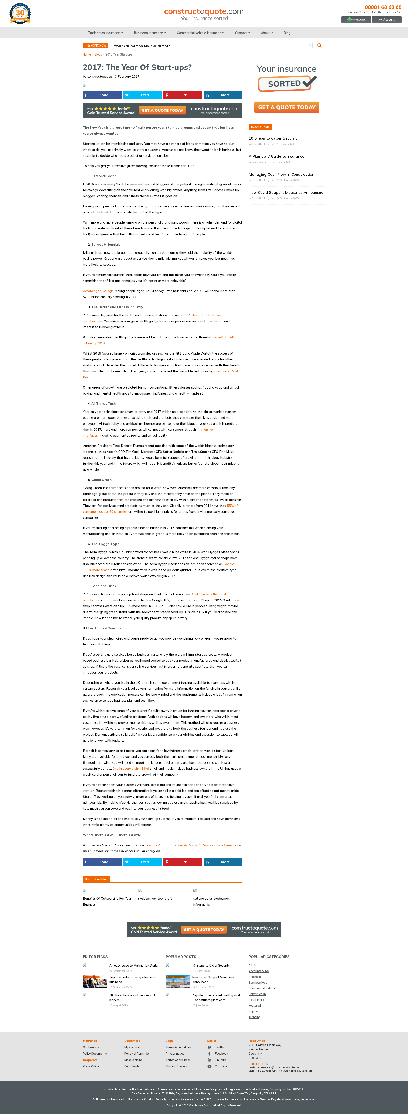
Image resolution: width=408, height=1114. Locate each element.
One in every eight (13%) (131, 768)
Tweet (144, 95)
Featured (255, 1005)
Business (255, 977)
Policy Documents (95, 1053)
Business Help (258, 982)
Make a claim (133, 1060)
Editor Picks (256, 999)
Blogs (98, 54)
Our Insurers (91, 1047)
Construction (257, 994)
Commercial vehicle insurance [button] (199, 33)
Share (104, 95)
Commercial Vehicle (262, 988)
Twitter (220, 1047)
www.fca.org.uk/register (299, 1099)
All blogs (254, 965)
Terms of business (178, 1060)
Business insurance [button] (149, 33)
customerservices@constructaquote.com (275, 1067)
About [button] (266, 33)
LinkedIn (220, 1060)
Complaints (132, 1066)
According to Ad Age (98, 291)
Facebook (221, 1053)
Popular (254, 1011)
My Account (387, 19)
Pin (185, 95)
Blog (287, 33)
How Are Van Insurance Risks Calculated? (140, 46)
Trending (255, 1017)
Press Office (91, 1066)
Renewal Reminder (137, 1053)
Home (87, 54)
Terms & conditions (178, 1047)
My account (132, 1047)
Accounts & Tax (259, 971)
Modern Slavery (176, 1066)
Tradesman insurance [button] (104, 33)
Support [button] (241, 33)
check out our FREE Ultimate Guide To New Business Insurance (192, 845)
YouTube (221, 1066)
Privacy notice (175, 1053)
